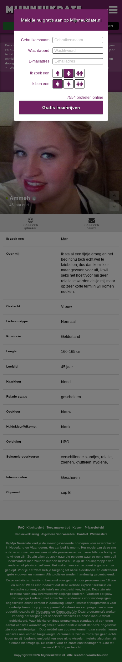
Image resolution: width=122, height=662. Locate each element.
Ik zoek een (39, 73)
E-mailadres (39, 61)
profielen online (85, 97)
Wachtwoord (38, 50)
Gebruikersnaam (35, 40)
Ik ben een (40, 84)
